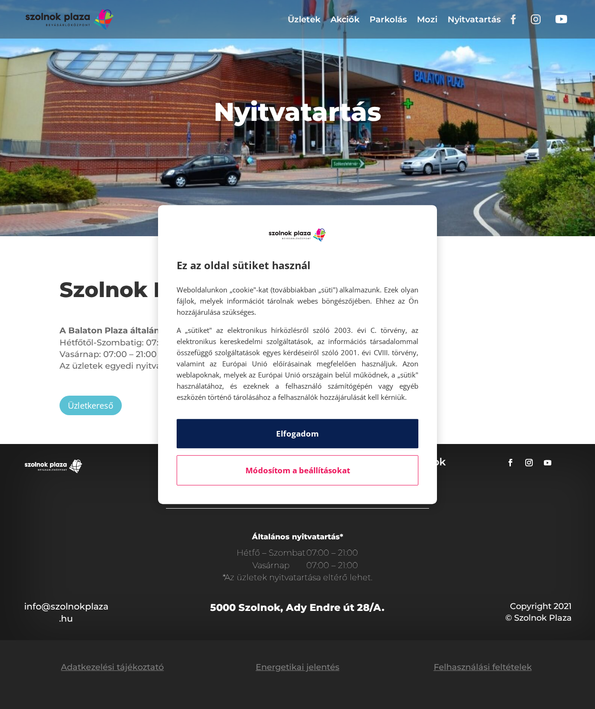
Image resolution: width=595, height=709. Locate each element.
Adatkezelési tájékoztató (112, 667)
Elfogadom (297, 433)
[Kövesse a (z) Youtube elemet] (547, 462)
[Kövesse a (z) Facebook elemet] (510, 462)
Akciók (345, 19)
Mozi (427, 19)
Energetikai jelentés (297, 667)
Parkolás (388, 19)
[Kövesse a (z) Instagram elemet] (529, 462)
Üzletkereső (90, 405)
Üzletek (304, 19)
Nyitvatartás (474, 19)
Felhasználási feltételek (483, 667)
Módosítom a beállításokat (297, 470)
